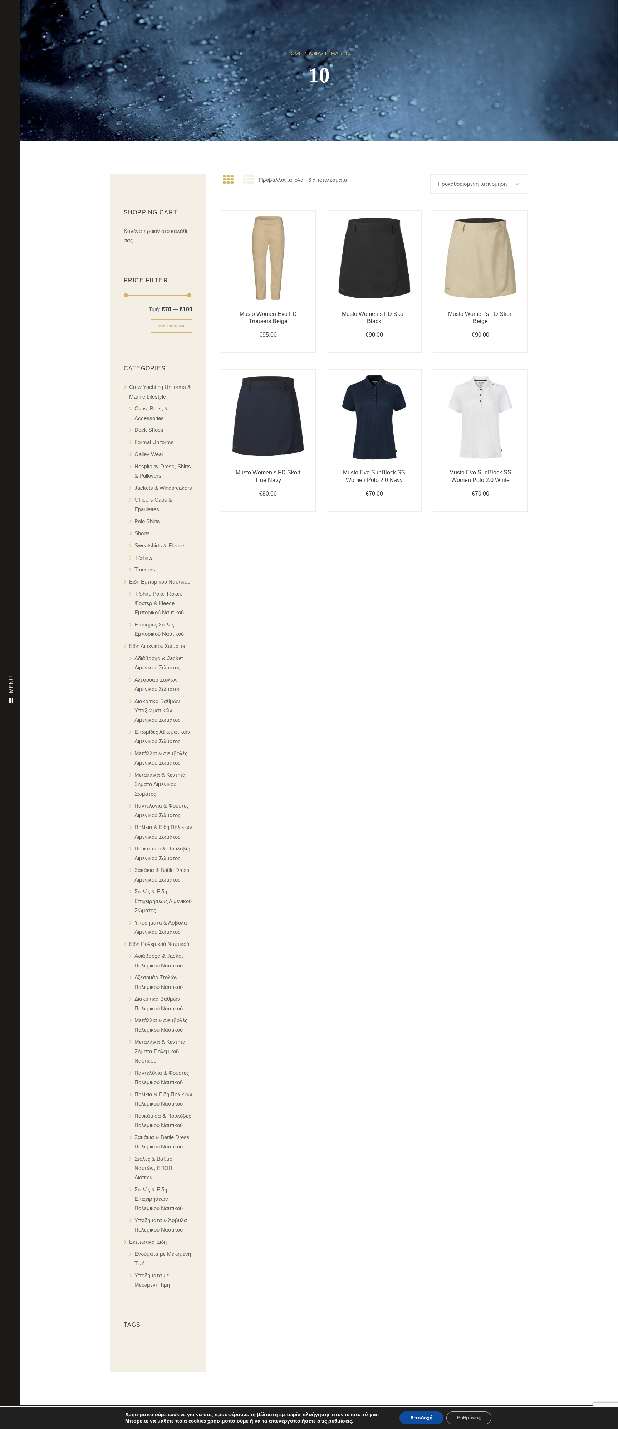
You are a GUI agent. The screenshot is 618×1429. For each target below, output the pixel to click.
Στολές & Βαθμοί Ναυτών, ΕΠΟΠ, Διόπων (154, 1168)
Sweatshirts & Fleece (159, 545)
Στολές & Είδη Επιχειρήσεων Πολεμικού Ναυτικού (158, 1198)
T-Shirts (143, 558)
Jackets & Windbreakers (163, 488)
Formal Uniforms (154, 442)
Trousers (144, 569)
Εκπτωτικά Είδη (148, 1242)
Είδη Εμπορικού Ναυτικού (159, 582)
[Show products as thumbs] (228, 180)
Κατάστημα (323, 53)
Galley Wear (148, 454)
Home (294, 53)
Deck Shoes (148, 430)
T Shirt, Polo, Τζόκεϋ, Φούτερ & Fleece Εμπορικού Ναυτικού (159, 603)
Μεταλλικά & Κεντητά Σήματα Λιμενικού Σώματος (160, 784)
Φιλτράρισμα (171, 326)
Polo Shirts (147, 521)
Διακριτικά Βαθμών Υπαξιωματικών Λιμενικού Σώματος (157, 710)
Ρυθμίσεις (469, 1417)
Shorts (142, 533)
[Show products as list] (248, 180)
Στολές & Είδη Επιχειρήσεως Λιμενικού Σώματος (163, 900)
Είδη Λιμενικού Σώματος (157, 646)
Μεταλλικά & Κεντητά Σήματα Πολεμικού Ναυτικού (160, 1051)
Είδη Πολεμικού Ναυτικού (159, 944)
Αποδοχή (421, 1417)
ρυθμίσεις (340, 1421)
